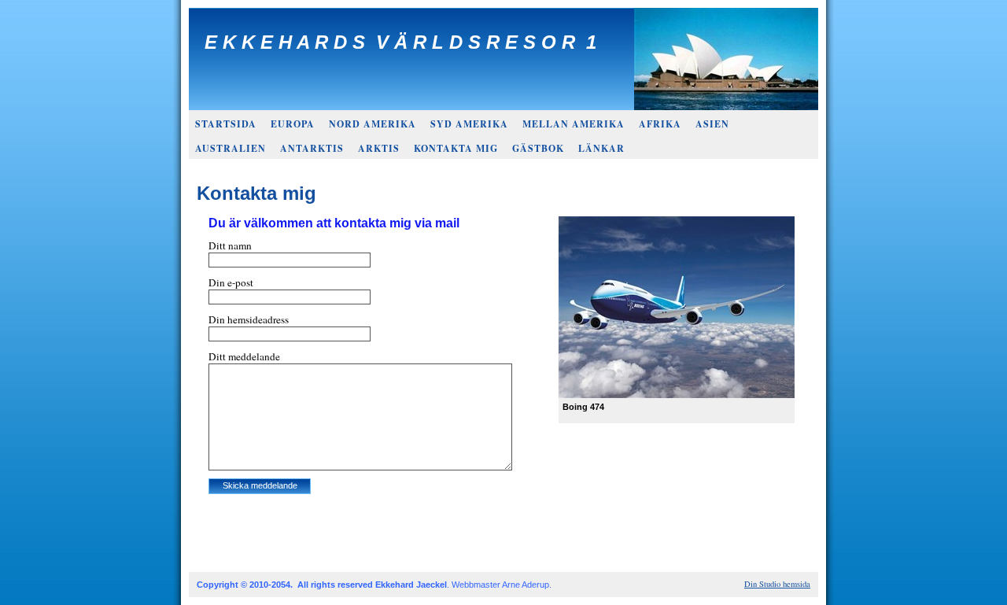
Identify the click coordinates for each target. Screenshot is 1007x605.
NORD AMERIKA (372, 124)
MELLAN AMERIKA (573, 124)
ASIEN (712, 124)
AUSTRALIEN (230, 148)
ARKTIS (379, 148)
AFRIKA (660, 124)
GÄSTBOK (538, 148)
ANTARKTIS (312, 148)
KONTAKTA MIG (456, 148)
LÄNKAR (601, 148)
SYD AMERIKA (469, 124)
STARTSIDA (225, 124)
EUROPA (293, 124)
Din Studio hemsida (777, 583)
